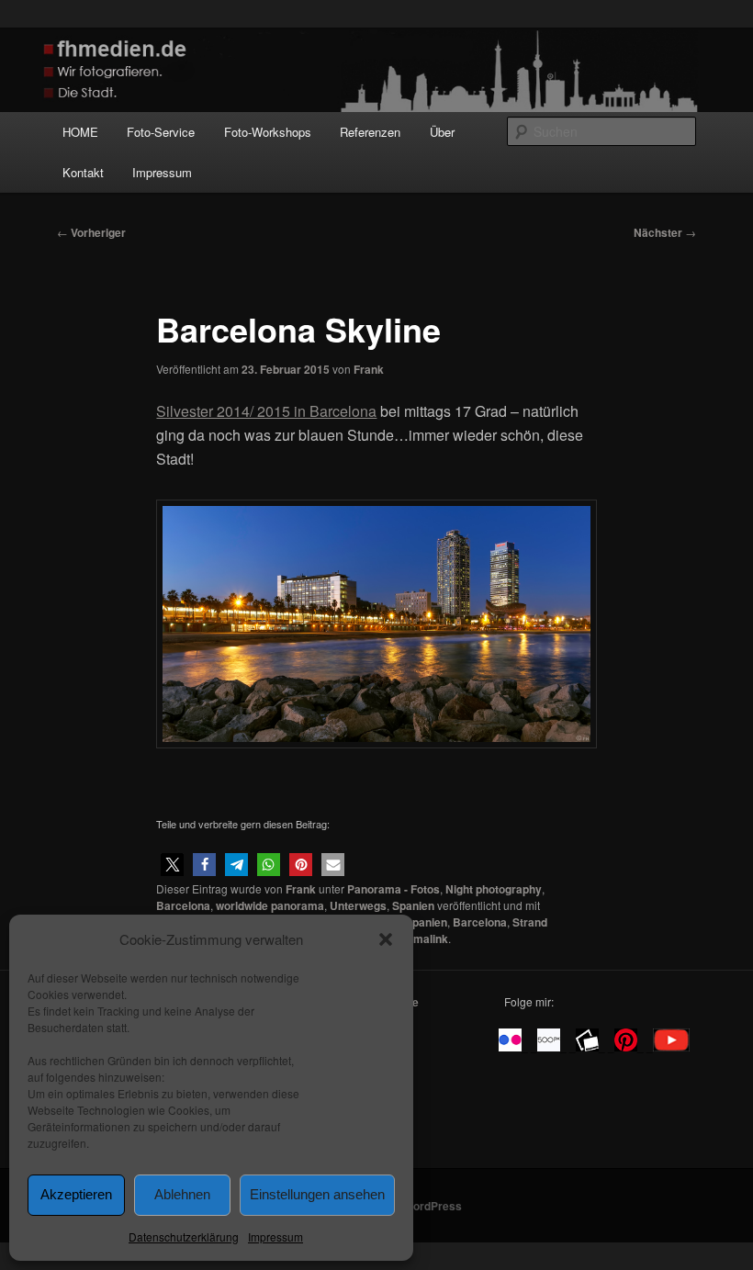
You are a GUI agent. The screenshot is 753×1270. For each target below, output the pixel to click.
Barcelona (183, 905)
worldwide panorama (270, 905)
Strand (529, 922)
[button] (385, 939)
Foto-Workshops (267, 131)
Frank (369, 369)
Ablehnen (182, 1194)
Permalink (421, 938)
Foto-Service (161, 131)
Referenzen (370, 131)
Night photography (493, 889)
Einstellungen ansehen (317, 1194)
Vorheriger (91, 232)
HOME (80, 131)
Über (442, 131)
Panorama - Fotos (393, 889)
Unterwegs (358, 905)
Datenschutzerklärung (184, 1236)
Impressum (275, 1236)
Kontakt (83, 172)
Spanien (413, 905)
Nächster (665, 232)
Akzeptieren (76, 1194)
